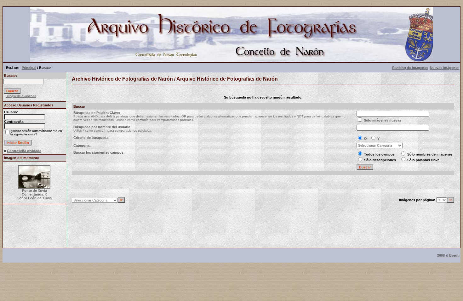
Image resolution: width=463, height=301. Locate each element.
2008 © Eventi (448, 255)
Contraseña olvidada (24, 151)
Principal (29, 68)
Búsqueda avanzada (21, 96)
